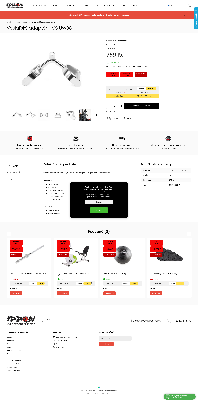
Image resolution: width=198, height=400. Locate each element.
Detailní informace (113, 112)
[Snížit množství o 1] (109, 106)
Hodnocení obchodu (14, 364)
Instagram (48, 320)
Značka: (110, 48)
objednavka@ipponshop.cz (147, 320)
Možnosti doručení (143, 66)
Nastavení (99, 202)
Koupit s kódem (146, 92)
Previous (9, 234)
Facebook (43, 320)
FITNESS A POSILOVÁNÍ (177, 170)
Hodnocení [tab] (13, 172)
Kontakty (10, 337)
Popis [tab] (15, 166)
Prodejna (10, 340)
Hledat (106, 344)
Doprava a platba (13, 344)
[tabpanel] (29, 268)
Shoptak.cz (110, 394)
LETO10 (151, 89)
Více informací (104, 197)
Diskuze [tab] (11, 179)
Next (189, 234)
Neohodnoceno (123, 40)
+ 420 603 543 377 (182, 320)
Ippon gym (11, 347)
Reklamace (11, 354)
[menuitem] (40, 5)
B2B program (12, 367)
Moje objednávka (13, 370)
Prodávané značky (14, 350)
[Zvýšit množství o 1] (121, 106)
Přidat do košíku (141, 106)
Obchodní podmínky (14, 360)
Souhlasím (99, 210)
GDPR (9, 357)
